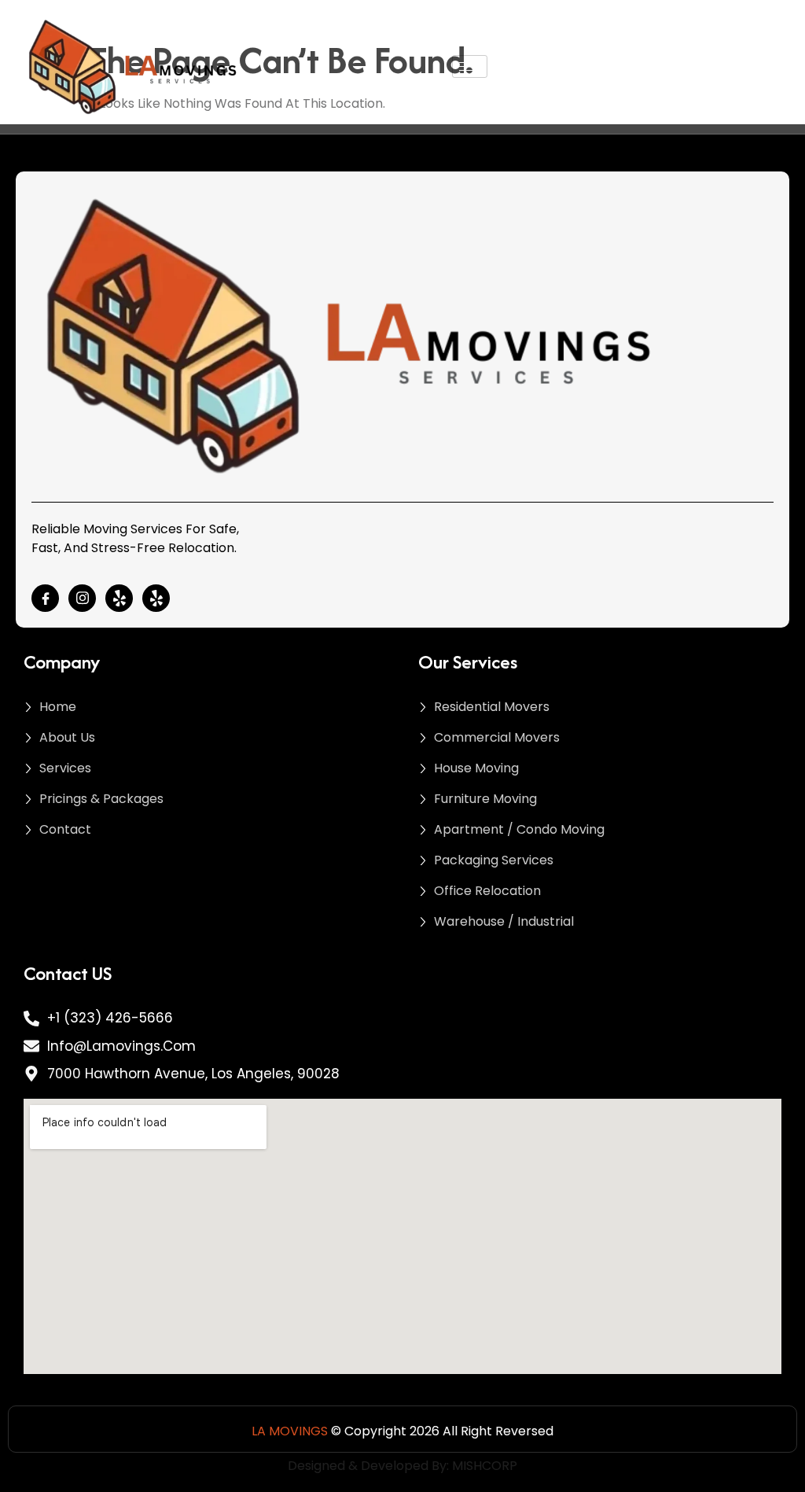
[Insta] (82, 598)
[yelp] (119, 598)
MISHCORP (484, 1466)
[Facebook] (45, 598)
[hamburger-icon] (469, 66)
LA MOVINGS (290, 1431)
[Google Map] (156, 598)
